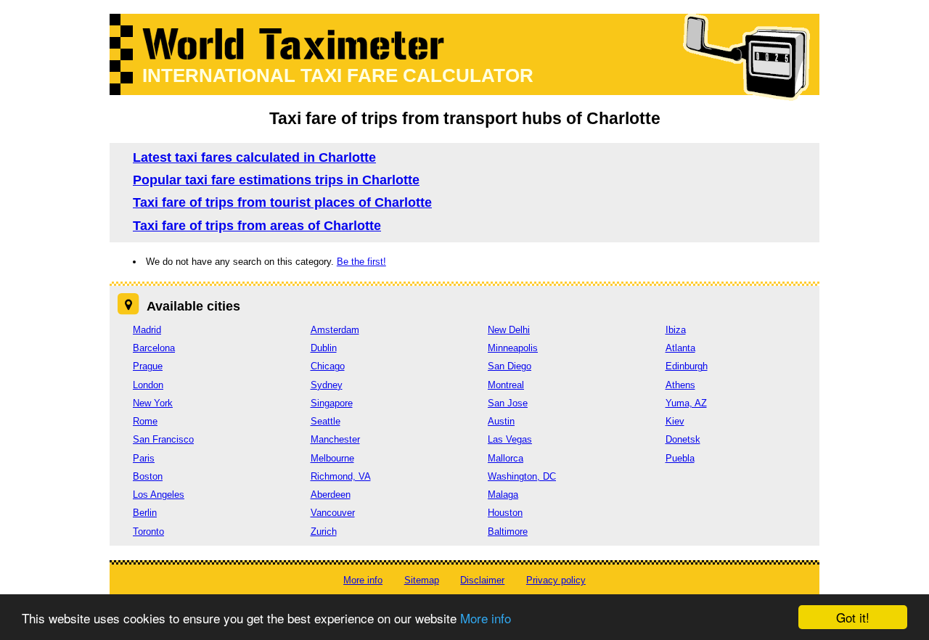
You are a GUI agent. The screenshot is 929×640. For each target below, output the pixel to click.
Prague (148, 366)
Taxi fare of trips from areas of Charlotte (257, 225)
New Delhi (509, 329)
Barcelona (154, 347)
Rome (145, 421)
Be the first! (361, 261)
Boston (148, 476)
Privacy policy (556, 580)
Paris (144, 458)
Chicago (328, 366)
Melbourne (332, 458)
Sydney (327, 385)
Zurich (324, 531)
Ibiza (676, 329)
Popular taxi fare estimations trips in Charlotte (276, 180)
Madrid (147, 329)
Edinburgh (687, 366)
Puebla (680, 458)
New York (153, 403)
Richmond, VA (341, 476)
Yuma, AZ (686, 403)
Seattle (325, 421)
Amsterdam (335, 329)
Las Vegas (510, 439)
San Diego (509, 366)
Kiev (675, 421)
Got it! (852, 617)
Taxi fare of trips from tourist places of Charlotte (282, 202)
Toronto (148, 531)
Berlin (145, 512)
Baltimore (508, 531)
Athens (680, 385)
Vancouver (333, 512)
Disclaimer (482, 580)
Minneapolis (513, 347)
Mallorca (505, 458)
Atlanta (680, 347)
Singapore (332, 403)
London (148, 385)
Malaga (503, 494)
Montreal (506, 385)
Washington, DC (522, 476)
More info (485, 618)
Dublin (324, 347)
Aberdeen (331, 494)
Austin (501, 421)
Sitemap (421, 580)
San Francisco (163, 439)
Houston (505, 512)
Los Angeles (158, 494)
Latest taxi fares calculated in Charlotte (254, 157)
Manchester (335, 439)
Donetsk (683, 439)
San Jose (508, 403)
